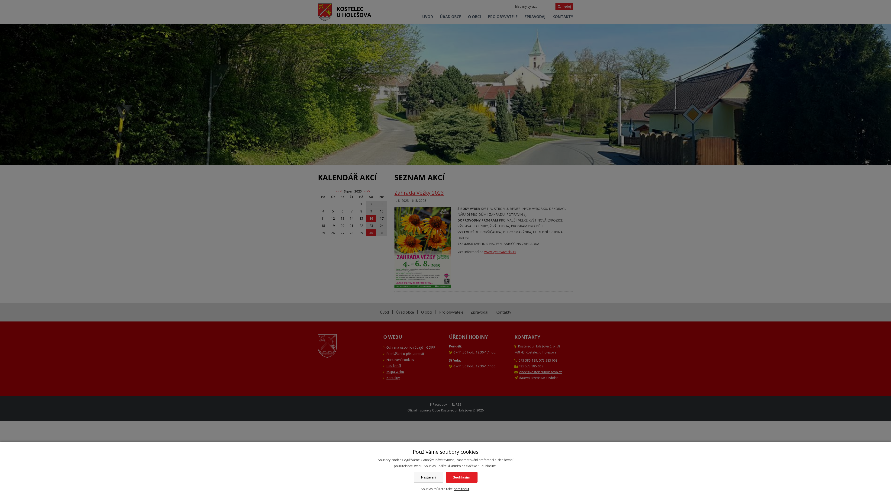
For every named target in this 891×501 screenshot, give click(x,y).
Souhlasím (461, 477)
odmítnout (461, 489)
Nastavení (428, 477)
